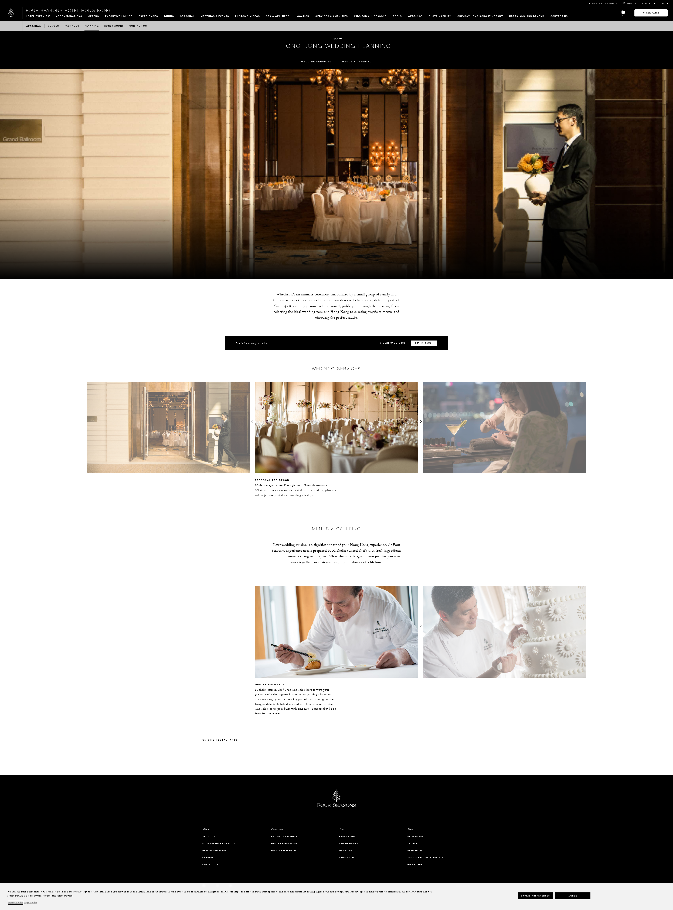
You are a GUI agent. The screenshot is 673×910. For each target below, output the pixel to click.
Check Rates (651, 13)
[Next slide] (420, 422)
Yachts (412, 843)
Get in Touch (424, 343)
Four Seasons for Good (218, 843)
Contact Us (559, 16)
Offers (93, 16)
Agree (573, 896)
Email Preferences (284, 850)
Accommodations (69, 16)
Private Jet (415, 836)
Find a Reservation (284, 843)
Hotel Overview (38, 16)
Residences (415, 850)
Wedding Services (316, 61)
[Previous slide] (252, 422)
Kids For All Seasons (370, 16)
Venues (53, 26)
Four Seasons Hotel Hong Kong (68, 10)
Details (429, 504)
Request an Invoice (284, 836)
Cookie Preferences (535, 896)
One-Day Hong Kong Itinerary (480, 16)
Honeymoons (114, 26)
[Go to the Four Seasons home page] (11, 13)
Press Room (347, 836)
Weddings (415, 16)
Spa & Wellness (277, 16)
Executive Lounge (119, 16)
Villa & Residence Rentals (425, 857)
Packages (71, 26)
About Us (208, 836)
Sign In (632, 3)
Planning (91, 26)
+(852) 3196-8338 (393, 342)
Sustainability (440, 16)
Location (303, 16)
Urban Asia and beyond (526, 16)
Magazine (345, 850)
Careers (208, 857)
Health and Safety (215, 850)
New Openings (348, 843)
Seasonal (187, 16)
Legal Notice (30, 902)
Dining (169, 16)
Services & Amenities (331, 16)
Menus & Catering (357, 61)
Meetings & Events (215, 16)
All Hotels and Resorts (601, 3)
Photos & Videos (247, 16)
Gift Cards (414, 864)
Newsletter (347, 857)
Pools (397, 16)
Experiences (148, 16)
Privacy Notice (15, 902)
